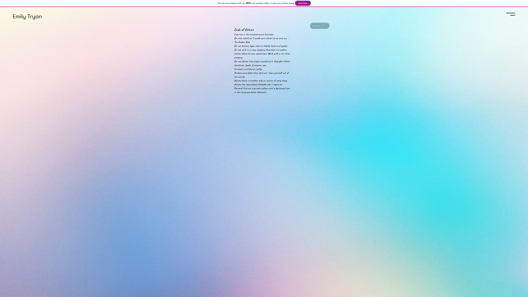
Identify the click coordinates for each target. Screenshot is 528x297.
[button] (510, 14)
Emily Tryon (27, 16)
